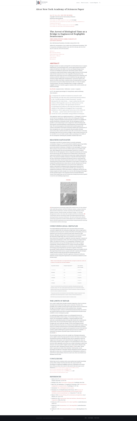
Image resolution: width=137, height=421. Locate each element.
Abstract (52, 51)
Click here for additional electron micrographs (62, 26)
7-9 (84, 329)
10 (55, 332)
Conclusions (53, 57)
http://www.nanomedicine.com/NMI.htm (60, 369)
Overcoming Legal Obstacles (57, 54)
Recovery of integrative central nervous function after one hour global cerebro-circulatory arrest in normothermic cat (67, 391)
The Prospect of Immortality (67, 382)
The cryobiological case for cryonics (66, 388)
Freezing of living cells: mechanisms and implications (71, 395)
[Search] (100, 2)
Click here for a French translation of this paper (62, 24)
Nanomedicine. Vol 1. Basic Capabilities (69, 402)
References (53, 59)
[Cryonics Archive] (42, 2)
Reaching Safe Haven (55, 52)
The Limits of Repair (55, 55)
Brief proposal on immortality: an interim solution (71, 379)
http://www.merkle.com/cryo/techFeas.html (67, 367)
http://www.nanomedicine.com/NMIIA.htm (61, 370)
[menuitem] (78, 2)
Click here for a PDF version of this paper (60, 20)
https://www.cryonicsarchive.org (58, 372)
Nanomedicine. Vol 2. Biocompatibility (68, 405)
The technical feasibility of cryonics (68, 409)
